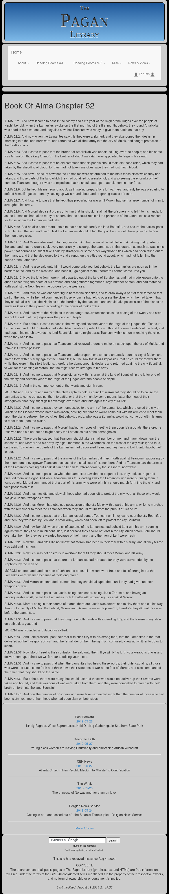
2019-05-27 (84, 743)
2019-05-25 (84, 788)
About (22, 63)
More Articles (84, 828)
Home (16, 52)
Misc (115, 63)
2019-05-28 (84, 721)
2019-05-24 (84, 810)
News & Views (138, 63)
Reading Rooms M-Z (88, 63)
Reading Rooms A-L (50, 63)
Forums (144, 74)
